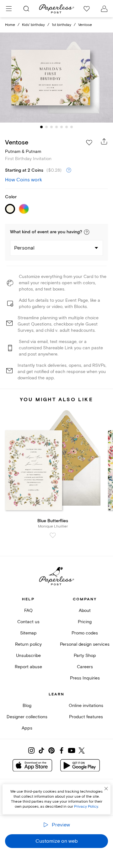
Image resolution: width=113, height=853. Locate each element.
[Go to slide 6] (66, 127)
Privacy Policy (86, 806)
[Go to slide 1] (41, 127)
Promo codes (85, 633)
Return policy (28, 644)
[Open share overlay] (104, 141)
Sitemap (28, 633)
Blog (27, 705)
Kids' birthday (33, 25)
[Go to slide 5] (61, 127)
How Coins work (23, 180)
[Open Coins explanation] (69, 170)
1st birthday (61, 25)
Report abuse (28, 666)
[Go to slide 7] (71, 127)
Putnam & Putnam (23, 151)
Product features (86, 716)
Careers (85, 666)
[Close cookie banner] (106, 788)
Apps (27, 728)
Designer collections (27, 716)
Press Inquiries (85, 678)
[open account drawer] (104, 9)
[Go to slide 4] (56, 127)
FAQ (28, 610)
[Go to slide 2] (46, 127)
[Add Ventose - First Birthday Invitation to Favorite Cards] (89, 142)
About (85, 610)
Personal (24, 248)
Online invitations (86, 705)
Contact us (28, 621)
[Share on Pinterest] (51, 750)
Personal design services (85, 644)
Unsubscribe (28, 655)
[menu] (9, 9)
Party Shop (85, 655)
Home (10, 25)
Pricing (85, 621)
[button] (86, 232)
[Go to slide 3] (51, 127)
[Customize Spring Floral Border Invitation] (56, 78)
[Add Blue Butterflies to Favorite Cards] (52, 535)
